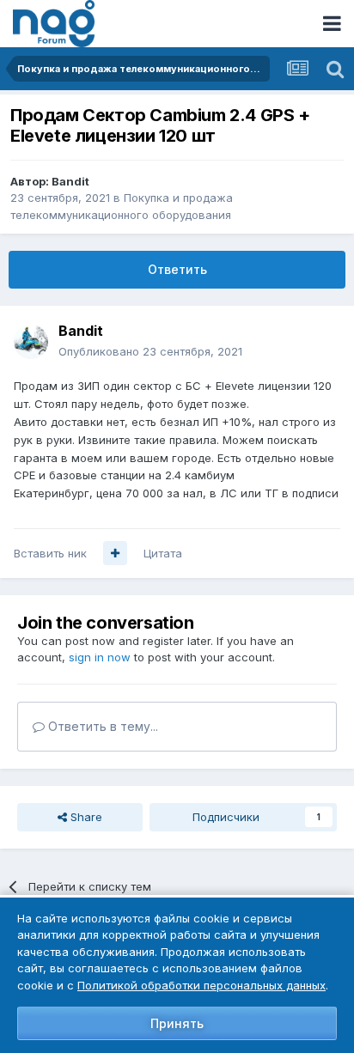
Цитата (162, 553)
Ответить (177, 269)
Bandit (70, 181)
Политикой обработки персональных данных (201, 985)
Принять (177, 1023)
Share (84, 817)
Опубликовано (150, 351)
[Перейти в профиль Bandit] (31, 342)
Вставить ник (50, 553)
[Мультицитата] (115, 553)
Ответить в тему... (101, 726)
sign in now (100, 657)
